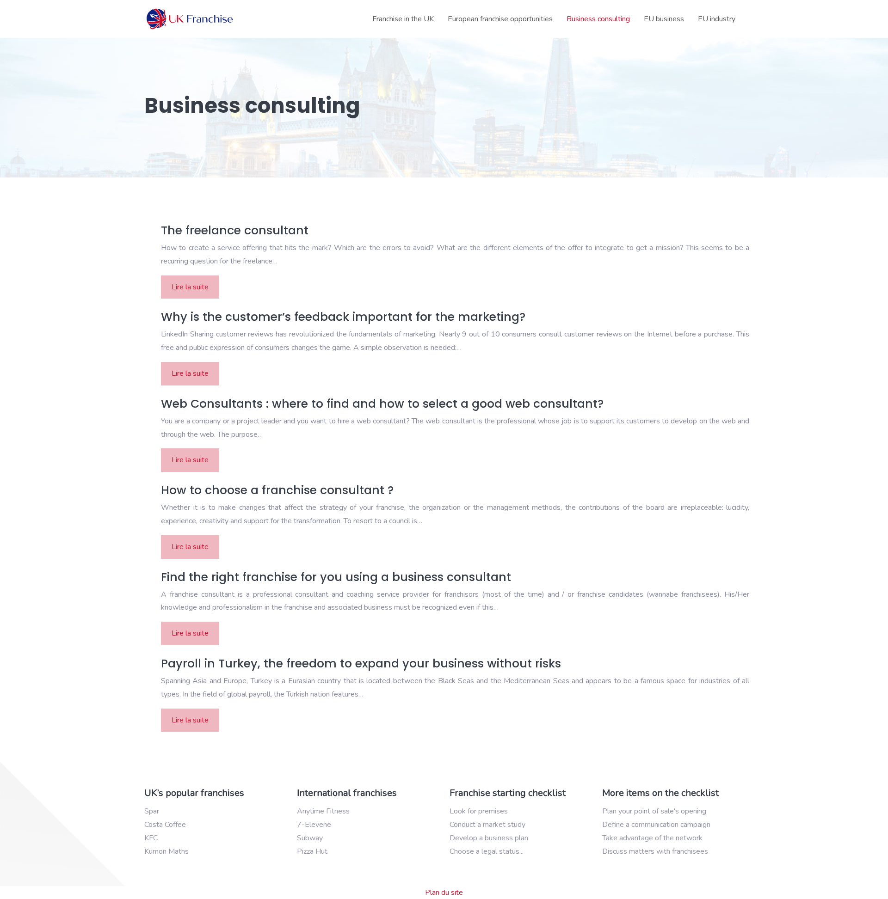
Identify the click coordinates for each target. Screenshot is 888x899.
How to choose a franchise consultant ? (277, 490)
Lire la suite (190, 287)
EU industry (716, 19)
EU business (664, 19)
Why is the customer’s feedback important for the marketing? (343, 317)
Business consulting (598, 19)
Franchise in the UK (403, 19)
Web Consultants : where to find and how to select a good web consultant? (382, 404)
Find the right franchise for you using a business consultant (336, 577)
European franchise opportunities (500, 19)
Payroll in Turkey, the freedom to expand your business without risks (361, 663)
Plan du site (444, 892)
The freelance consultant (234, 230)
